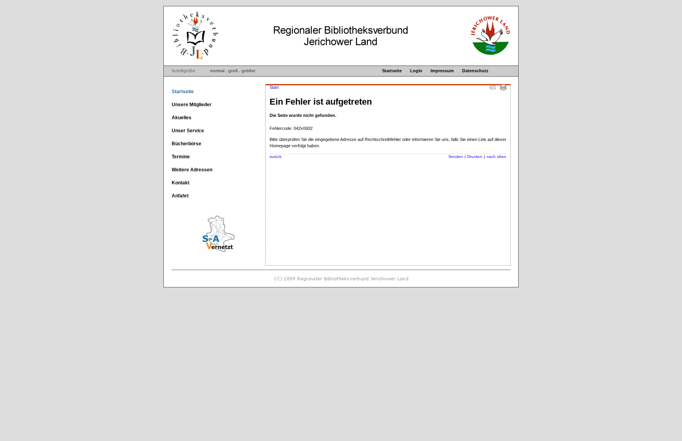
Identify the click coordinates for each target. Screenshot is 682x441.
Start (274, 87)
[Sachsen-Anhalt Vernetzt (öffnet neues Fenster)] (204, 253)
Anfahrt (180, 196)
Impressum (442, 70)
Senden (455, 156)
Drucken (474, 156)
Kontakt (180, 183)
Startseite (392, 70)
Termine (181, 157)
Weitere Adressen (192, 170)
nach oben (496, 156)
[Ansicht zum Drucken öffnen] (503, 88)
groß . (234, 70)
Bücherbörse (186, 143)
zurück (275, 156)
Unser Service (188, 130)
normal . (218, 70)
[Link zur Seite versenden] (492, 88)
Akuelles (181, 117)
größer (248, 70)
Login (416, 70)
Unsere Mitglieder (192, 104)
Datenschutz (475, 70)
